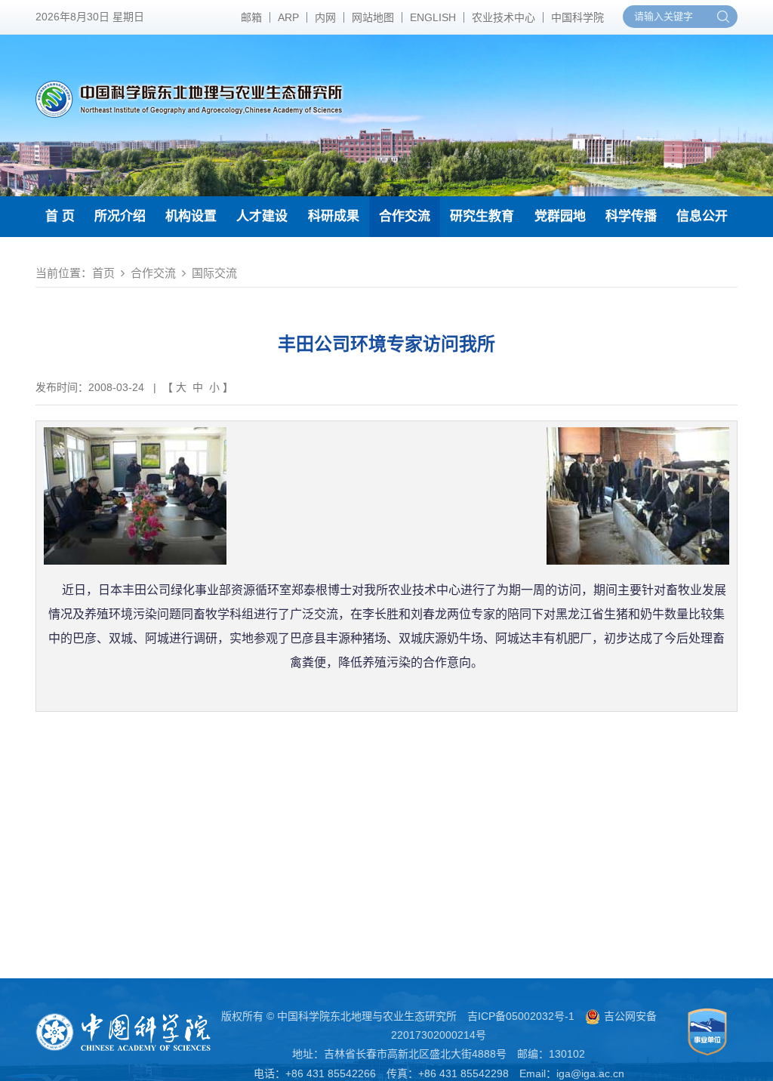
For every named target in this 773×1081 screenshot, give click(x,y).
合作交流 (404, 216)
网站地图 (373, 17)
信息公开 (702, 216)
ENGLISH (433, 17)
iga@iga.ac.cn (590, 1073)
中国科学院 (577, 17)
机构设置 (191, 216)
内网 (325, 17)
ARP (288, 17)
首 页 (60, 216)
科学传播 (631, 216)
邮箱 (251, 17)
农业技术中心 (503, 17)
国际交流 (214, 272)
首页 (103, 272)
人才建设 (262, 216)
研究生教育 (482, 216)
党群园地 (560, 216)
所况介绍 (120, 216)
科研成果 (333, 216)
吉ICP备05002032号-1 (520, 1016)
